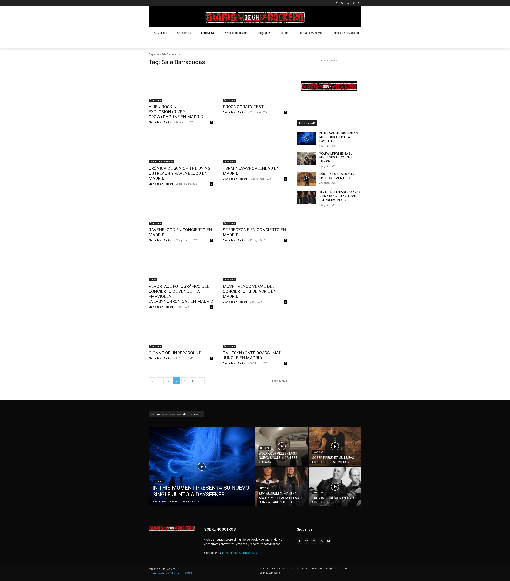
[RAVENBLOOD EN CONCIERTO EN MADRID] (181, 209)
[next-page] (201, 380)
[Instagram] (342, 3)
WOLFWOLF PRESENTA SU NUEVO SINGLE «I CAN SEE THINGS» (335, 157)
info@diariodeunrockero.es (239, 553)
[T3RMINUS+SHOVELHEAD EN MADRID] (255, 147)
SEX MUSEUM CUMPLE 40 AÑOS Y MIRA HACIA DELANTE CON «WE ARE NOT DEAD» (339, 196)
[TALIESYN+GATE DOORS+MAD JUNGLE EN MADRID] (255, 332)
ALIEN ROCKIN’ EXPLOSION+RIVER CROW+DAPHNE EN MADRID (176, 111)
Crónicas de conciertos (161, 161)
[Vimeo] (353, 3)
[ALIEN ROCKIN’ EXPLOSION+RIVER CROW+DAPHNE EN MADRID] (181, 86)
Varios (153, 279)
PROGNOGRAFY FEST (243, 106)
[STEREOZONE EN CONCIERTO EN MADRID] (255, 209)
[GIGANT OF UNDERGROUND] (181, 332)
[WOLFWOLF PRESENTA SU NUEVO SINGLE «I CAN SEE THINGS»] (306, 158)
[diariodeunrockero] (255, 17)
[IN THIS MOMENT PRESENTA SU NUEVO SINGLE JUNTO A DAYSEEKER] (306, 138)
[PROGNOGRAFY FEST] (255, 86)
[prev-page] (152, 380)
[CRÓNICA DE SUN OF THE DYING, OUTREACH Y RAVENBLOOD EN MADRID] (181, 147)
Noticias (158, 481)
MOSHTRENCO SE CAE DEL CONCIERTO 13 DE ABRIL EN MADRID (250, 291)
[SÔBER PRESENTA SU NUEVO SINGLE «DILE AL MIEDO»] (306, 179)
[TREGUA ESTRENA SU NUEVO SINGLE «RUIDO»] (335, 486)
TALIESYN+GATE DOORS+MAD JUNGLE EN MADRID (252, 355)
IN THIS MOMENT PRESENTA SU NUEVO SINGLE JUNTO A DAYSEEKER (339, 137)
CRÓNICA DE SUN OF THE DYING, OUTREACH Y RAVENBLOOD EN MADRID (180, 173)
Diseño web (156, 573)
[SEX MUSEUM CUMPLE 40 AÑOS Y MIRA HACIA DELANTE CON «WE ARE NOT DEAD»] (306, 197)
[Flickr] (307, 541)
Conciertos (155, 100)
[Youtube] (359, 3)
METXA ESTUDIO (181, 573)
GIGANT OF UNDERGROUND (175, 353)
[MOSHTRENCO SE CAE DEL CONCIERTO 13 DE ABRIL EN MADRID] (255, 265)
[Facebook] (337, 3)
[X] (348, 3)
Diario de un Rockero (161, 122)
